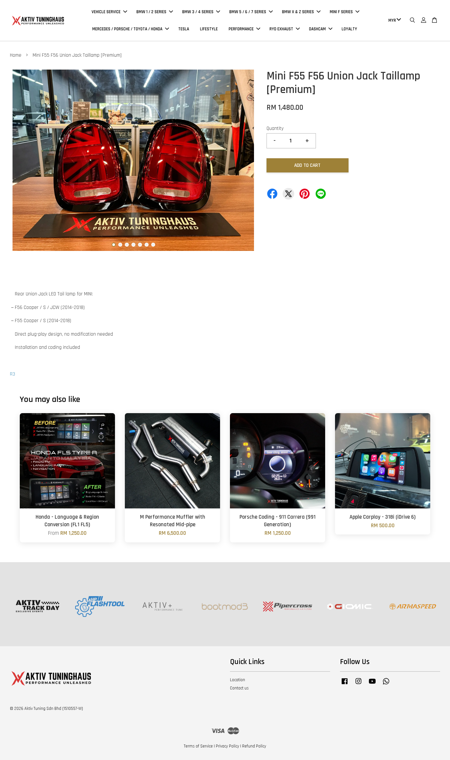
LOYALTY (349, 29)
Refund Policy (254, 746)
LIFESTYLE (209, 29)
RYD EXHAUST (281, 29)
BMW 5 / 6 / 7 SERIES (247, 12)
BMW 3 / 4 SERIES (197, 12)
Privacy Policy (227, 746)
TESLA (183, 29)
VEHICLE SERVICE (106, 12)
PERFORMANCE (241, 29)
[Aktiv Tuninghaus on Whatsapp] (386, 684)
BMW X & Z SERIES (298, 12)
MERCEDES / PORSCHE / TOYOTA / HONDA (127, 29)
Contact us (239, 688)
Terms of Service (198, 746)
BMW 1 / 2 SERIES (151, 12)
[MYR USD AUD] (393, 20)
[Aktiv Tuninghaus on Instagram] (358, 684)
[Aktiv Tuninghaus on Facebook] (344, 684)
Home (15, 55)
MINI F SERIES (341, 12)
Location (237, 680)
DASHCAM (317, 29)
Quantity (275, 128)
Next (247, 161)
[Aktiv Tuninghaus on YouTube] (372, 684)
